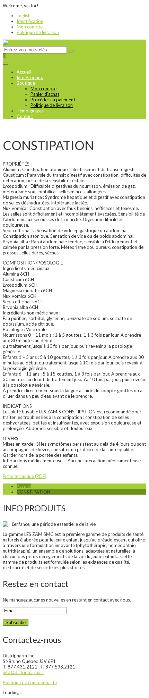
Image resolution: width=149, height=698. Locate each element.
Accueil (24, 72)
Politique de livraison (38, 32)
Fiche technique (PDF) (24, 476)
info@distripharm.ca (23, 672)
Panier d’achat (44, 94)
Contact (25, 116)
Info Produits (30, 77)
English (23, 15)
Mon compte (30, 27)
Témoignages (30, 110)
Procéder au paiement (52, 99)
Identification (30, 21)
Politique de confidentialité (30, 682)
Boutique (26, 83)
